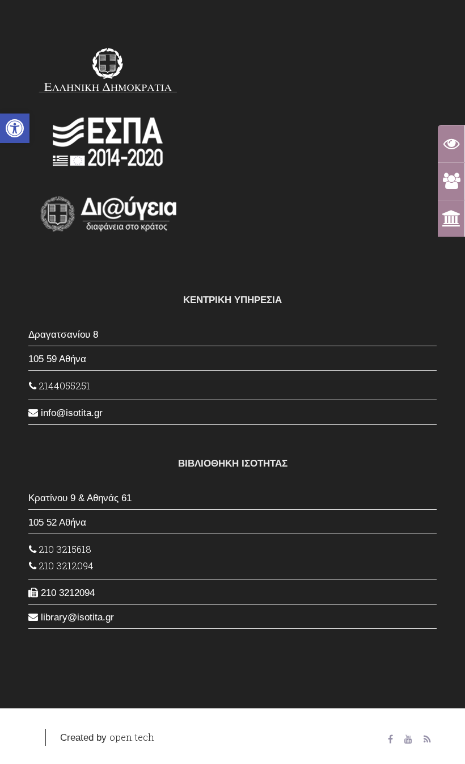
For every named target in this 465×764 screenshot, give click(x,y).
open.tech (131, 737)
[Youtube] (408, 739)
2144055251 (63, 385)
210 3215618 (63, 549)
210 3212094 (65, 565)
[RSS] (427, 739)
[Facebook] (390, 739)
